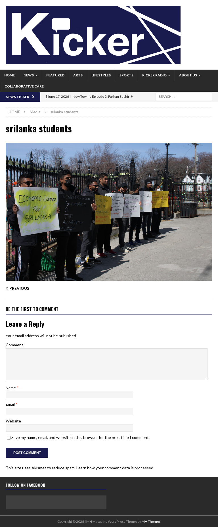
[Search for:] (184, 96)
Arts (78, 75)
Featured (55, 75)
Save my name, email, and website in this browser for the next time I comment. (80, 437)
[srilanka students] (109, 277)
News (29, 75)
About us (188, 75)
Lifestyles (101, 75)
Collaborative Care (24, 86)
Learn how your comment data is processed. (115, 467)
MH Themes (151, 521)
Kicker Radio (154, 75)
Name (11, 387)
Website (13, 420)
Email (11, 404)
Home (9, 75)
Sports (126, 75)
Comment (14, 344)
